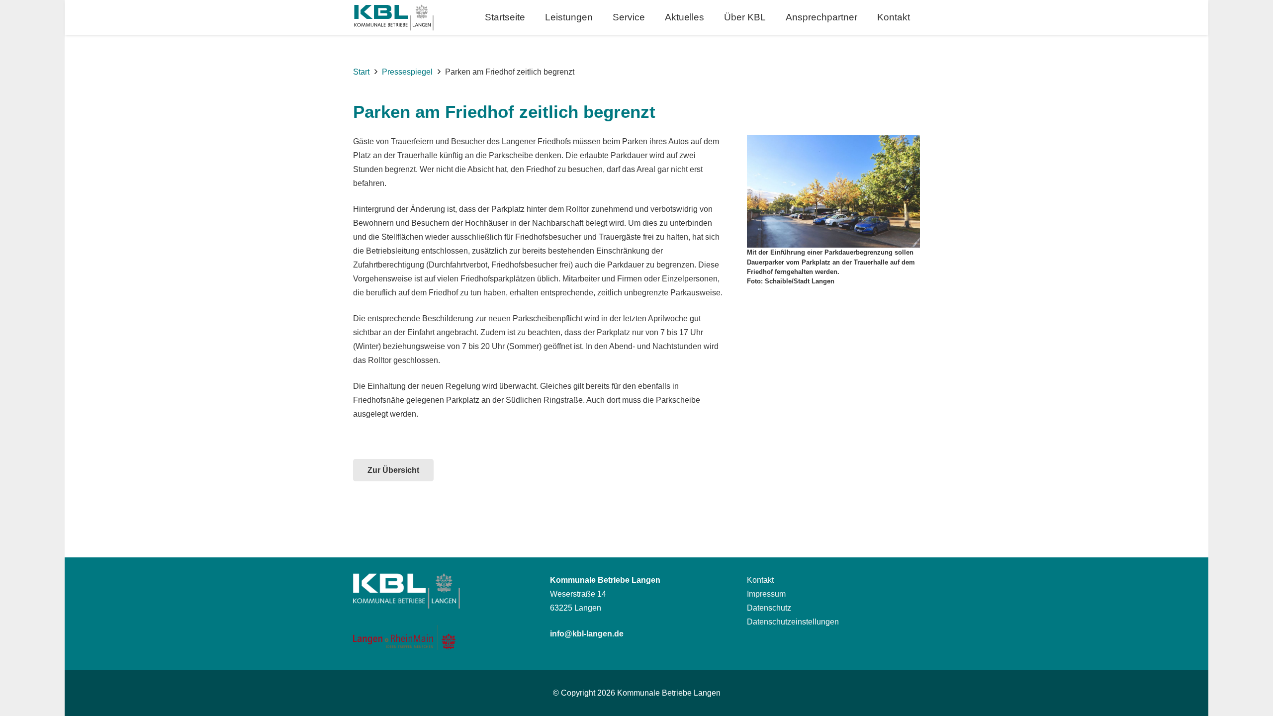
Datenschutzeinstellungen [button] (793, 622)
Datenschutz (769, 608)
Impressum (766, 594)
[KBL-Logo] (393, 17)
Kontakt (760, 580)
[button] (601, 17)
